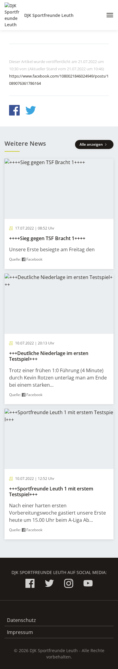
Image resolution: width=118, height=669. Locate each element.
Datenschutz (21, 620)
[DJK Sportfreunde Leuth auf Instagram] (68, 584)
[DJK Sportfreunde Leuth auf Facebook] (29, 584)
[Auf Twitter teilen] (30, 111)
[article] (59, 214)
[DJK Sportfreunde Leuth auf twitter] (49, 584)
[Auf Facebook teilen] (14, 111)
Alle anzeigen (92, 144)
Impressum (20, 632)
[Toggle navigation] (107, 15)
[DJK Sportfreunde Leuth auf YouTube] (88, 584)
